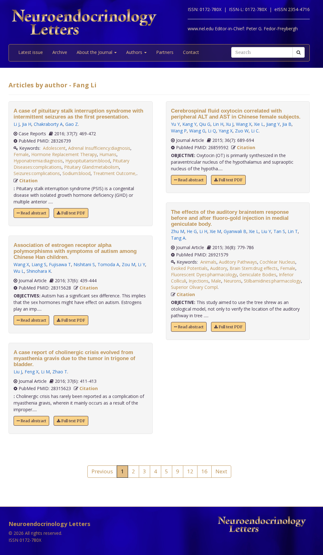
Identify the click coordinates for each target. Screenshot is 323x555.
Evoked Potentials (189, 268)
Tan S (279, 231)
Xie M (215, 231)
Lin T (293, 231)
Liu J (18, 372)
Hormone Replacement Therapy (64, 154)
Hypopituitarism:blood (87, 161)
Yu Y (175, 124)
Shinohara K (38, 271)
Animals (208, 262)
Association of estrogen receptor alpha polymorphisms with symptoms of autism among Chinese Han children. (75, 251)
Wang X (21, 264)
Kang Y (189, 124)
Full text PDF (72, 213)
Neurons (232, 281)
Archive (59, 52)
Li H (203, 231)
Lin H (218, 124)
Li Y (141, 264)
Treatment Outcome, (115, 173)
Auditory (218, 268)
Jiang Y (273, 124)
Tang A (178, 238)
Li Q (212, 131)
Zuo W (242, 131)
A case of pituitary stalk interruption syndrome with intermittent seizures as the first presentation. (78, 114)
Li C (255, 131)
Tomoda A (108, 264)
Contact (191, 52)
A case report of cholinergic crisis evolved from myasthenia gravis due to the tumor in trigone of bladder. (74, 358)
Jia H (26, 124)
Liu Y (266, 231)
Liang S (39, 264)
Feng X (31, 372)
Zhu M (177, 231)
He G (192, 231)
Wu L (19, 271)
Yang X (225, 131)
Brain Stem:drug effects (254, 268)
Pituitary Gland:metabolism (91, 167)
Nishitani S (84, 264)
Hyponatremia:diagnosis (38, 161)
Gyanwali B (235, 231)
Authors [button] (135, 52)
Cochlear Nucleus (277, 262)
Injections (198, 281)
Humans (107, 154)
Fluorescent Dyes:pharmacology (204, 275)
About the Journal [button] (95, 52)
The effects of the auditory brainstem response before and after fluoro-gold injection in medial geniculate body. (230, 218)
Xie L (259, 124)
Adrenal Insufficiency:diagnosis (99, 148)
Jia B (286, 124)
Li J (17, 124)
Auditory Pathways (238, 262)
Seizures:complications (37, 173)
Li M (45, 372)
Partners (164, 52)
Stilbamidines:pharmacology (272, 281)
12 (190, 471)
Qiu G (204, 124)
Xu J (229, 124)
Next (221, 471)
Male (216, 281)
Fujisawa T (60, 264)
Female (21, 154)
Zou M (128, 264)
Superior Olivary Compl (194, 287)
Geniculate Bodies (257, 275)
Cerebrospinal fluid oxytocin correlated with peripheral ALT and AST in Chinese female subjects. (236, 114)
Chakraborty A (48, 124)
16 (204, 471)
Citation (28, 181)
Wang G (197, 131)
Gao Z (71, 124)
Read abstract (33, 213)
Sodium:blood (76, 173)
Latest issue (30, 52)
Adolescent (54, 148)
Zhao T (59, 372)
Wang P (179, 131)
